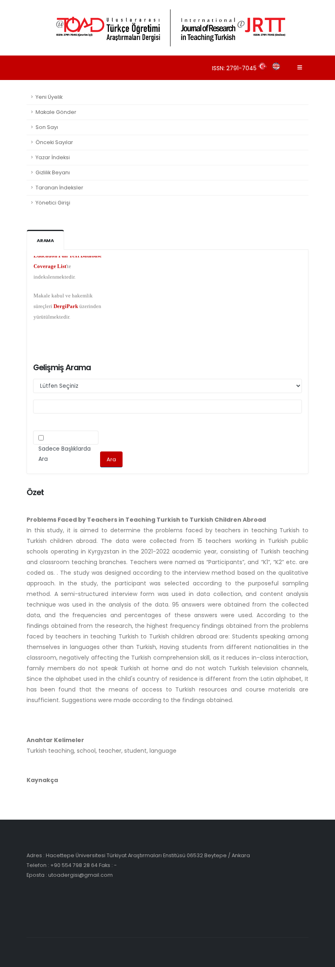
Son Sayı (47, 127)
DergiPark (66, 301)
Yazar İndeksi (53, 157)
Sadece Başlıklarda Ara (64, 454)
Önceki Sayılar (54, 142)
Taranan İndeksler (59, 187)
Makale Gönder (56, 112)
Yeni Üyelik (49, 96)
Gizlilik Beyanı (53, 172)
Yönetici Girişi (53, 202)
